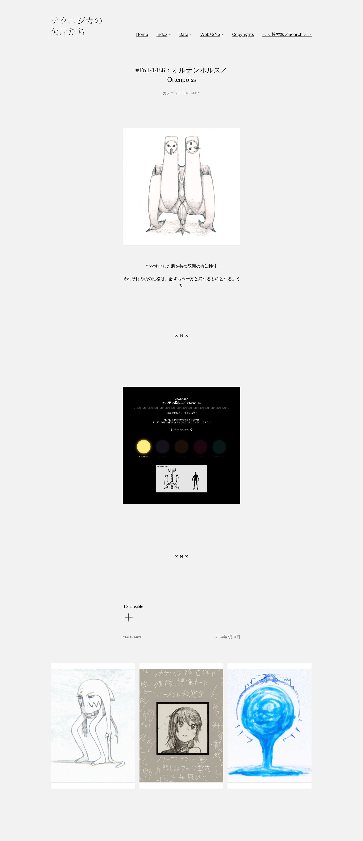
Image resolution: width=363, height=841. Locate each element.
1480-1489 (133, 637)
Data (183, 34)
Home (142, 34)
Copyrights (243, 34)
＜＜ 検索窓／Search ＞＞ (287, 34)
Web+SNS (210, 34)
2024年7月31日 (228, 637)
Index (162, 34)
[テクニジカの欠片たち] (76, 26)
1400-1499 (192, 93)
